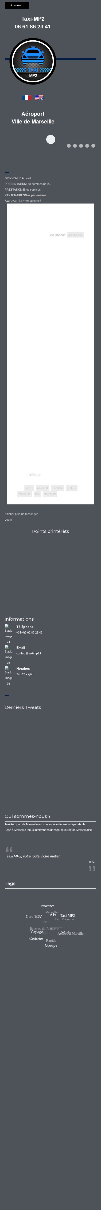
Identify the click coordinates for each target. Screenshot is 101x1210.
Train (34, 918)
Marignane (71, 928)
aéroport (42, 488)
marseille (25, 494)
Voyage (45, 922)
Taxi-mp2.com (57, 234)
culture (71, 488)
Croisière (36, 939)
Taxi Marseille (60, 922)
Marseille (49, 915)
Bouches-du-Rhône (41, 930)
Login (8, 519)
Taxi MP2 (65, 916)
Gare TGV (36, 913)
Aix (58, 910)
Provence (49, 907)
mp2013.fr (34, 474)
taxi (37, 494)
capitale (58, 488)
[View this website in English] (39, 98)
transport (50, 494)
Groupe (57, 942)
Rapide (51, 943)
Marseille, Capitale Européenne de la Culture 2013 (41, 220)
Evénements (75, 234)
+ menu (17, 5)
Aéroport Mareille (69, 934)
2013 (29, 488)
